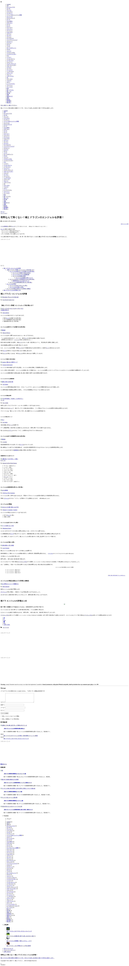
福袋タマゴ (10, 96)
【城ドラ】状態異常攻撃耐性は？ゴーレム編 (13, 800)
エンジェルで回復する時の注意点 (21, 273)
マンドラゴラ (10, 891)
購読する (4, 764)
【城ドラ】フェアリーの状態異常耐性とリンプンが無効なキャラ (18, 782)
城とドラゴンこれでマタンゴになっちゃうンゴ (16, 738)
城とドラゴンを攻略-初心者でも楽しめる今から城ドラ (21, 936)
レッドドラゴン (11, 83)
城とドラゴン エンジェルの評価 (12, 268)
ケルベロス (10, 32)
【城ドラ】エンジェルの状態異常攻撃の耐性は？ (14, 728)
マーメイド (10, 69)
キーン (11, 408)
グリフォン (10, 30)
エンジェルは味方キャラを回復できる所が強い (22, 271)
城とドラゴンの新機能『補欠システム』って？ (19, 941)
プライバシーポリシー (10, 950)
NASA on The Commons (9, 493)
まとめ (8, 8)
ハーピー (9, 57)
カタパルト (10, 22)
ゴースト (9, 35)
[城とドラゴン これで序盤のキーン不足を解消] (8, 944)
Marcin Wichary (6, 332)
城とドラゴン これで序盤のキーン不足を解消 (19, 945)
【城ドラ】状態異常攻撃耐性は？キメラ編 (13, 791)
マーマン (9, 68)
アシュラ (9, 10)
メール (3, 707)
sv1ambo (5, 442)
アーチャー (10, 13)
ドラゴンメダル (11, 52)
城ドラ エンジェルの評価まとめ (12, 290)
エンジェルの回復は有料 (19, 276)
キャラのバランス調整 (13, 847)
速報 (8, 97)
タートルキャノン (11, 48)
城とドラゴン (10, 90)
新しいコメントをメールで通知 (10, 716)
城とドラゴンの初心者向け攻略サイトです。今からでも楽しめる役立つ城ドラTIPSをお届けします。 (27, 958)
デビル (8, 49)
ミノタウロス (10, 71)
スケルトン (10, 41)
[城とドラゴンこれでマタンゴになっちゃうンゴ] (8, 929)
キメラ (8, 24)
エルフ (8, 837)
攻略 (8, 94)
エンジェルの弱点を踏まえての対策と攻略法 (18, 288)
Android (9, 4)
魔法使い (9, 102)
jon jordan (5, 422)
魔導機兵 (9, 101)
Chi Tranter (5, 384)
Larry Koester (6, 548)
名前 (2, 704)
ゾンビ (8, 46)
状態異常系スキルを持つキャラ (21, 280)
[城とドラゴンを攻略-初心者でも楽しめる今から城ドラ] (8, 934)
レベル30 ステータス (12, 906)
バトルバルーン (11, 58)
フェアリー (10, 62)
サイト (2, 710)
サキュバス (10, 862)
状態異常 (16, 450)
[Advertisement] (64, 251)
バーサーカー (10, 60)
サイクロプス (10, 38)
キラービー (10, 27)
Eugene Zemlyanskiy (8, 364)
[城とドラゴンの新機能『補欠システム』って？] (8, 939)
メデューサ (10, 73)
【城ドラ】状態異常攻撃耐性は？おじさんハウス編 (15, 773)
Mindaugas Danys (7, 528)
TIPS (8, 824)
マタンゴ (9, 66)
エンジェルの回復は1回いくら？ (24, 277)
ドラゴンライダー (11, 54)
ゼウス (8, 44)
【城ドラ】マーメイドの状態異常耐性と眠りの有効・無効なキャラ (18, 809)
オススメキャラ (11, 18)
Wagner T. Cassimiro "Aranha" (10, 509)
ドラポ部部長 (4, 226)
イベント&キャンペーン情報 (14, 15)
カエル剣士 (10, 21)
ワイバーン (10, 85)
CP (7, 77)
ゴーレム (9, 37)
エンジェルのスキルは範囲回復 (21, 274)
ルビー (8, 82)
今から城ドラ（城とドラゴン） (9, 105)
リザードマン (10, 76)
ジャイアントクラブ (12, 40)
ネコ (8, 55)
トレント (9, 51)
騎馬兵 (8, 99)
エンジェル (10, 16)
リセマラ (9, 80)
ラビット (9, 74)
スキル (8, 865)
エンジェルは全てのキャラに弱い (18, 285)
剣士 (8, 88)
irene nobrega (6, 312)
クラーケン (10, 29)
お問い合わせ (7, 951)
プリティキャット (11, 63)
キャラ (8, 26)
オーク (8, 19)
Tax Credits (5, 402)
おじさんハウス (11, 7)
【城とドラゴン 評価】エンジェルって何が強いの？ (20, 269)
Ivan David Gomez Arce (8, 299)
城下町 (8, 93)
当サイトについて (8, 948)
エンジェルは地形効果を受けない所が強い (21, 282)
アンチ (8, 832)
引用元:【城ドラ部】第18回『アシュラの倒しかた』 (116, 575)
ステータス (10, 79)
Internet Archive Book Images (10, 463)
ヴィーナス (10, 86)
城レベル (9, 91)
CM (7, 5)
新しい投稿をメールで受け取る (10, 719)
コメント (3, 702)
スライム (9, 43)
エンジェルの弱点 (11, 284)
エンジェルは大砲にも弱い (17, 287)
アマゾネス (10, 11)
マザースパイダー (11, 65)
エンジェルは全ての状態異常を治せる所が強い (22, 279)
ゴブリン (9, 33)
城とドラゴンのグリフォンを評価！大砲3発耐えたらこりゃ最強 (21, 735)
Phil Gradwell (6, 586)
